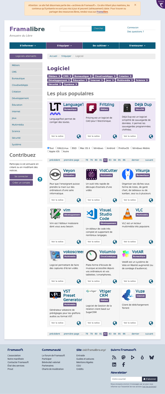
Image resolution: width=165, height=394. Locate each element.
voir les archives (149, 387)
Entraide (80, 355)
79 (91, 160)
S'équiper (66, 56)
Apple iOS (54, 151)
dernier (135, 160)
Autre (66, 151)
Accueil (53, 56)
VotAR (138, 252)
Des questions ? (135, 32)
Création (16, 92)
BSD (74, 148)
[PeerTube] (132, 359)
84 (114, 160)
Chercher (98, 28)
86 (124, 160)
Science (16, 131)
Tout (51, 148)
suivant (149, 160)
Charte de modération (53, 369)
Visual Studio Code (106, 214)
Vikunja (143, 171)
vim (66, 210)
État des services (16, 365)
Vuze (140, 291)
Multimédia (18, 125)
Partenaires (47, 365)
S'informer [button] (27, 45)
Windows (98, 148)
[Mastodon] (123, 359)
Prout (10, 369)
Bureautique (18, 78)
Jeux (14, 118)
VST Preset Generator (72, 295)
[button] (40, 180)
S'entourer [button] (136, 45)
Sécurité (16, 138)
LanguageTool (77, 105)
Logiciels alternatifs (26, 56)
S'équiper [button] (68, 45)
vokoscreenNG (76, 252)
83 (110, 160)
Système (16, 144)
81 (100, 160)
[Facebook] (123, 366)
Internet (16, 111)
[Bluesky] (151, 359)
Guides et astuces (85, 359)
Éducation (17, 105)
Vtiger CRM (105, 293)
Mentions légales (84, 362)
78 (86, 160)
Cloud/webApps (20, 85)
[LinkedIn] (114, 366)
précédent (54, 160)
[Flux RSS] (114, 359)
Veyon (69, 171)
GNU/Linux (62, 148)
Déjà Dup (143, 105)
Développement (20, 98)
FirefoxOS (124, 148)
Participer (47, 359)
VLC (139, 210)
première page (71, 160)
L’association (14, 355)
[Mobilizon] (142, 359)
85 (119, 160)
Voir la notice (57, 136)
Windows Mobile (141, 148)
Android (111, 148)
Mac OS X (85, 148)
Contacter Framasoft (18, 362)
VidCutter (108, 171)
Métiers (16, 65)
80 (96, 160)
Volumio (108, 252)
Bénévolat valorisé (51, 362)
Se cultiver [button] (100, 45)
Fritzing (107, 105)
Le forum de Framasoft (53, 355)
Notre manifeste (16, 359)
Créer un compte (21, 183)
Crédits (79, 369)
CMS (14, 72)
